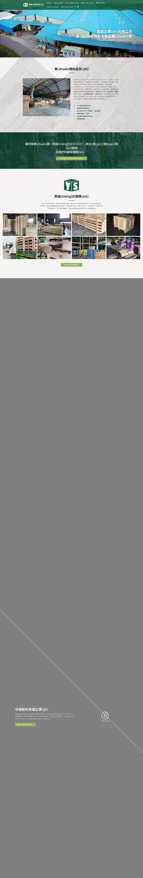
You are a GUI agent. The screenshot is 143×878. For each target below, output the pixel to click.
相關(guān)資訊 (100, 3)
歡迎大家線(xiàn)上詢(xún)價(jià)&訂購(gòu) (71, 158)
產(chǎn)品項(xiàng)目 (72, 3)
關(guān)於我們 (58, 3)
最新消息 (49, 3)
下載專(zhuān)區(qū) (52, 7)
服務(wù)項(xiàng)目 (87, 3)
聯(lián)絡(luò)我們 (67, 7)
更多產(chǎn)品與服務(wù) (71, 265)
